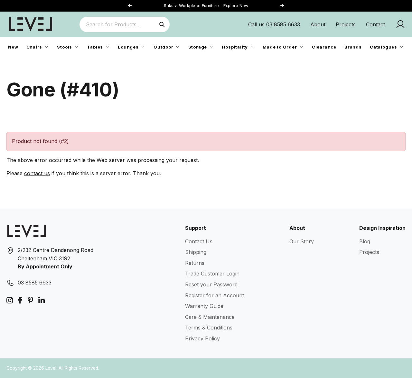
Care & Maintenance (210, 317)
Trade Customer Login (212, 273)
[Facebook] (20, 300)
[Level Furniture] (30, 24)
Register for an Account (214, 295)
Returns (194, 263)
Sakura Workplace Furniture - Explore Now (206, 5)
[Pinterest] (30, 300)
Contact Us (198, 241)
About (317, 24)
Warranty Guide (204, 306)
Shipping (195, 252)
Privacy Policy (202, 338)
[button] (282, 6)
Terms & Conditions (208, 327)
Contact (375, 24)
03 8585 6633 (35, 282)
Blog (364, 241)
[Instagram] (9, 300)
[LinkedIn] (41, 300)
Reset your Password (211, 284)
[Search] (161, 24)
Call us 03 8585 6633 (274, 24)
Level (50, 368)
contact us (37, 173)
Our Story (301, 241)
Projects (346, 24)
